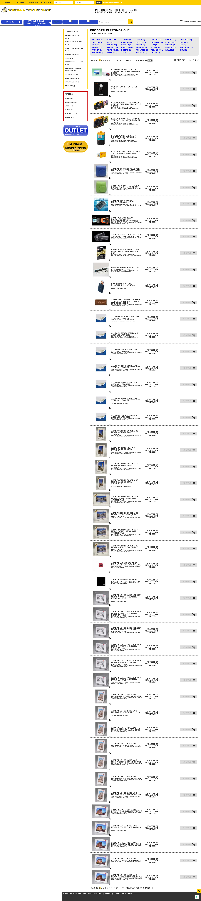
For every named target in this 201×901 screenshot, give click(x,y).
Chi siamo (20, 2)
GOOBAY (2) (126, 45)
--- (188, 60)
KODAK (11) (97, 47)
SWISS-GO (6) (112, 52)
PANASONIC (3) (186, 47)
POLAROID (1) (142, 50)
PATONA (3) (97, 50)
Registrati (46, 2)
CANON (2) (69, 110)
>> (123, 60)
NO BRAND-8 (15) (143, 47)
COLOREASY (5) (99, 42)
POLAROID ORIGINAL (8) (158, 50)
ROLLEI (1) (170, 50)
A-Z (195, 60)
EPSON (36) (170, 42)
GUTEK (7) (140, 45)
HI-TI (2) (154, 45)
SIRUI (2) (184, 50)
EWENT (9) (184, 42)
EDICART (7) (126, 42)
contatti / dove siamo (123, 893)
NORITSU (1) (170, 47)
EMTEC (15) (141, 42)
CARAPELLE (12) (71, 113)
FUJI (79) (96, 45)
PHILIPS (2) (126, 50)
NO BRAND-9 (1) (157, 47)
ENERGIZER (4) (157, 42)
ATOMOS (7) (69, 106)
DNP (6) (110, 42)
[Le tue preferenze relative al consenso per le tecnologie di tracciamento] (197, 897)
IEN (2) (183, 45)
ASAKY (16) (69, 98)
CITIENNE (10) (186, 40)
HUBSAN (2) (170, 45)
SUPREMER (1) (98, 52)
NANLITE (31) (127, 47)
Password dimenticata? (113, 2)
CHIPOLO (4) (69, 117)
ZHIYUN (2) (155, 52)
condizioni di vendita (72, 893)
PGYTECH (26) (113, 50)
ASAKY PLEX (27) (71, 102)
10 (117, 60)
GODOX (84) (112, 45)
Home (7, 2)
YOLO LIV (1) (141, 52)
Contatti (33, 2)
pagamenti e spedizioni (92, 893)
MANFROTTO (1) (114, 47)
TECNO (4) (125, 52)
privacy (108, 893)
